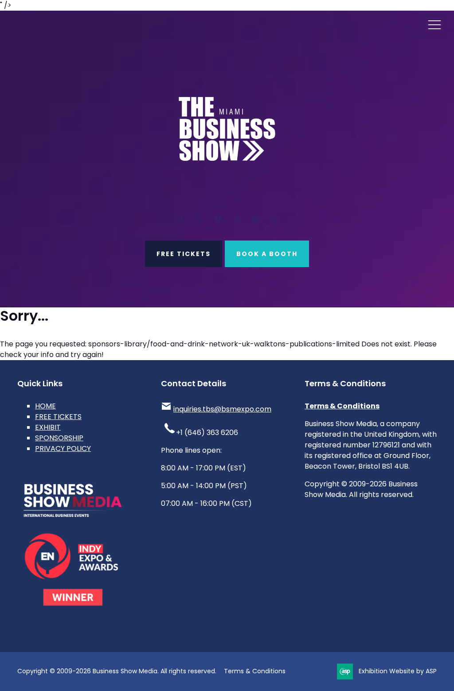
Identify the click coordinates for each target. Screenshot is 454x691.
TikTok (236, 219)
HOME (45, 406)
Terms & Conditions (342, 406)
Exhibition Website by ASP (398, 671)
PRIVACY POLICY (63, 448)
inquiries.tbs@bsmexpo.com (222, 409)
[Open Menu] (434, 24)
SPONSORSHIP (59, 438)
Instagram (198, 219)
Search (274, 219)
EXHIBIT (48, 427)
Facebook (217, 219)
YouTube (255, 219)
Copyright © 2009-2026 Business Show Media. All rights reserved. (116, 671)
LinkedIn (179, 219)
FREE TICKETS (184, 253)
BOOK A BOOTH (266, 253)
